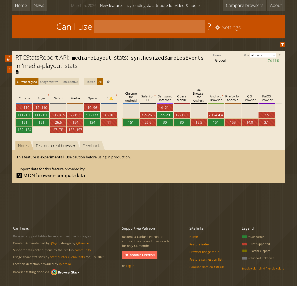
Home (21, 5)
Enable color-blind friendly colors (263, 268)
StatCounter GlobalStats (67, 257)
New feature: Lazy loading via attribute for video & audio (135, 5)
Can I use (74, 26)
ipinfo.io (65, 264)
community (83, 250)
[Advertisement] (148, 199)
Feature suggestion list (205, 259)
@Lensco (82, 243)
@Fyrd (55, 243)
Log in (130, 266)
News (39, 5)
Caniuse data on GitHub (206, 267)
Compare (244, 5)
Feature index (199, 244)
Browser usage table (204, 252)
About (276, 5)
